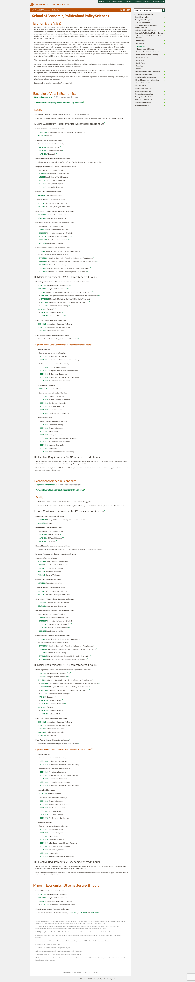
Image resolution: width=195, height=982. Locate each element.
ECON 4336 (44, 360)
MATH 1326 (45, 710)
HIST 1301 (41, 203)
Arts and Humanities (142, 23)
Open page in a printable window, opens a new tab (127, 10)
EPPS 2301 (41, 251)
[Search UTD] (163, 10)
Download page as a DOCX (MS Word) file (124, 10)
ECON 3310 (42, 324)
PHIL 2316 (42, 184)
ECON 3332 (44, 396)
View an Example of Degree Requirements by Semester (58, 103)
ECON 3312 (44, 425)
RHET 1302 (42, 136)
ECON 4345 (44, 445)
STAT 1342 (42, 265)
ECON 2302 (43, 240)
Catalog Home (104, 1)
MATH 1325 (43, 147)
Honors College (140, 86)
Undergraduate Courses (143, 91)
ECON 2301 (43, 236)
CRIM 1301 (43, 230)
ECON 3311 (42, 327)
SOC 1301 (42, 243)
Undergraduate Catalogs (122, 1)
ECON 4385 (44, 452)
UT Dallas (83, 979)
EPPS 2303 (43, 261)
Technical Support (109, 979)
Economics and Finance (145, 49)
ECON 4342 (44, 381)
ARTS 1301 (42, 195)
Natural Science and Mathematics (147, 80)
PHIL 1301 (42, 180)
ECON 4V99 (95, 913)
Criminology (140, 40)
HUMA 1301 (43, 174)
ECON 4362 (44, 403)
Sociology (139, 66)
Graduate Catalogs (142, 1)
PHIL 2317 (42, 187)
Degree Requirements (43, 97)
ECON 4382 (44, 406)
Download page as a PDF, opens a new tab (121, 10)
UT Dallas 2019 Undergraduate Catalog (81, 10)
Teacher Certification (142, 83)
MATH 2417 (43, 154)
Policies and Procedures (143, 102)
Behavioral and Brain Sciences (145, 30)
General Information (142, 17)
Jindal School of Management (145, 77)
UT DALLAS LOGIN (158, 1)
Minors (138, 69)
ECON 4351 (42, 732)
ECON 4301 (44, 431)
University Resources (142, 105)
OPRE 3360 (43, 268)
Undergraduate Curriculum (144, 97)
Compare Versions (129, 10)
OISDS (90, 979)
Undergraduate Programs (143, 20)
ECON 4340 (44, 438)
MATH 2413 (43, 151)
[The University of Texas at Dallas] (49, 4)
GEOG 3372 (44, 413)
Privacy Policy (98, 979)
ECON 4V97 (73, 913)
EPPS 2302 (43, 258)
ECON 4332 (44, 371)
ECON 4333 (44, 356)
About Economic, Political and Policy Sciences (149, 37)
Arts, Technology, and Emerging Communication (146, 26)
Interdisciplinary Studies (143, 74)
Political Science (141, 57)
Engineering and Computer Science (147, 71)
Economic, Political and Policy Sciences (149, 33)
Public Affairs (140, 60)
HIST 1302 (41, 207)
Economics (140, 43)
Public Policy (140, 63)
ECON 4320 (42, 331)
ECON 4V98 (82, 913)
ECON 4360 (43, 389)
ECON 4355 (44, 448)
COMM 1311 (42, 132)
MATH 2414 (45, 714)
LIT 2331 (42, 177)
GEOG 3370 (44, 410)
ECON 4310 (44, 435)
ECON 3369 (44, 400)
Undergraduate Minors (143, 88)
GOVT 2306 (42, 218)
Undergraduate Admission (144, 94)
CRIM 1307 (43, 233)
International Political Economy (147, 55)
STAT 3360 (42, 272)
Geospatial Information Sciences (147, 52)
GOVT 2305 (42, 215)
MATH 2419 (42, 707)
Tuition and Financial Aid (143, 100)
